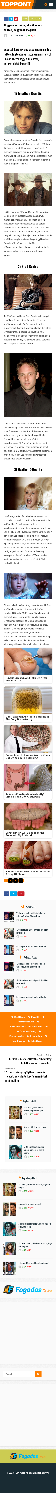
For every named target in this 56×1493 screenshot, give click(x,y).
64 (24, 1267)
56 (30, 1267)
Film (25, 19)
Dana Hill (35, 1017)
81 (34, 36)
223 (37, 1114)
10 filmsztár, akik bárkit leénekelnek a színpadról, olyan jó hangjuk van (30, 915)
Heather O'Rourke (26, 1022)
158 (31, 1114)
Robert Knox (36, 1041)
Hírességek (35, 19)
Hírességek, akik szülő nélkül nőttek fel (31, 946)
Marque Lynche (16, 1036)
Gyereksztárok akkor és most (35, 1127)
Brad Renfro (19, 1017)
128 (37, 1157)
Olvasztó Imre (35, 1036)
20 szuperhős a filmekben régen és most (34, 1262)
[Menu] (51, 4)
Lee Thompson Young (26, 1031)
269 (37, 1131)
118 (31, 1157)
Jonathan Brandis (17, 1026)
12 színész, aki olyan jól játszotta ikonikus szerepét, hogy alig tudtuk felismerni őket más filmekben (25, 1076)
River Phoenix (18, 1041)
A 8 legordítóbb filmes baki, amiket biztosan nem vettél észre (34, 1149)
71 (28, 36)
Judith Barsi (37, 1026)
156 (31, 1131)
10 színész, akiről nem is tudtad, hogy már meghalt (33, 1109)
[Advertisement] (28, 1333)
